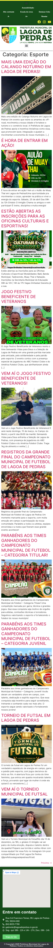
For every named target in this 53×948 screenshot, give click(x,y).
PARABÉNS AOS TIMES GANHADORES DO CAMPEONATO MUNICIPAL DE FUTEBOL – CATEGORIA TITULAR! (25, 545)
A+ (26, 16)
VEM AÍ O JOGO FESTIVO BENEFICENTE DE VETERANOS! (26, 378)
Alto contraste (8, 12)
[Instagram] (44, 22)
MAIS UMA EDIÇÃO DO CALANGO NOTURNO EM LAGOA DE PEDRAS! (26, 66)
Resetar (44, 16)
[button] (26, 3)
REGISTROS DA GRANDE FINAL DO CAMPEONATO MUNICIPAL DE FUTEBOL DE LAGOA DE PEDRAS (26, 459)
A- (8, 16)
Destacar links (44, 12)
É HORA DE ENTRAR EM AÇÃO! (24, 143)
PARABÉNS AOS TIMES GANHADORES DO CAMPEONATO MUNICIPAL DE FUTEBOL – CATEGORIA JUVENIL (25, 634)
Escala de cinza (26, 12)
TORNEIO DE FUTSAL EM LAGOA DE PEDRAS (25, 718)
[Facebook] (39, 22)
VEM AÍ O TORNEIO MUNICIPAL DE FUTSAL (24, 791)
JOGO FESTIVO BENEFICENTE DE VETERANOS (18, 296)
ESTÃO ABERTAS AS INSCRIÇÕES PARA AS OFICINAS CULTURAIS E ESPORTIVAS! (25, 218)
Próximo (46, 863)
